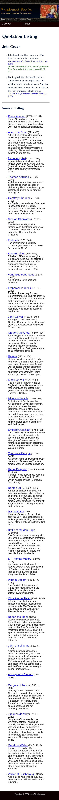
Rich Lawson (39, 794)
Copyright (18, 794)
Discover (6, 23)
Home (2, 19)
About (27, 23)
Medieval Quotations (16, 19)
